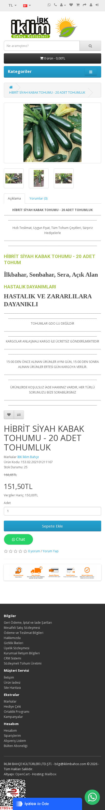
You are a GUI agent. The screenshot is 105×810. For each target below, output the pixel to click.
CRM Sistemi (12, 658)
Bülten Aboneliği (16, 746)
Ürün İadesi (12, 682)
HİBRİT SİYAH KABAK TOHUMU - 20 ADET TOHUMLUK (47, 92)
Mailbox (50, 774)
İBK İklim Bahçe (28, 457)
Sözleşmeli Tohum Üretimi (23, 663)
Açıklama (14, 198)
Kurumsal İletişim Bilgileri (22, 653)
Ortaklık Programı (16, 711)
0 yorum (34, 551)
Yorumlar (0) (38, 198)
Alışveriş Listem (15, 741)
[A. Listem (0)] (71, 5)
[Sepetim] (78, 5)
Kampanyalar (13, 717)
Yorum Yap (51, 551)
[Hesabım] (63, 5)
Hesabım (10, 730)
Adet (7, 503)
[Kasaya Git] (84, 5)
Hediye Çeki (12, 706)
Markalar (10, 701)
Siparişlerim (12, 735)
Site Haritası (12, 687)
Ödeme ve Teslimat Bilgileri (23, 633)
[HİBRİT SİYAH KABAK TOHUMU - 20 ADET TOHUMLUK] (52, 133)
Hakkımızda (12, 638)
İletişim (9, 677)
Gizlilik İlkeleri (13, 643)
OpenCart (22, 774)
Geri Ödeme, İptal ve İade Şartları (28, 622)
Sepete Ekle (52, 526)
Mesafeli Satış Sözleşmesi (22, 627)
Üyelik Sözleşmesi (16, 648)
